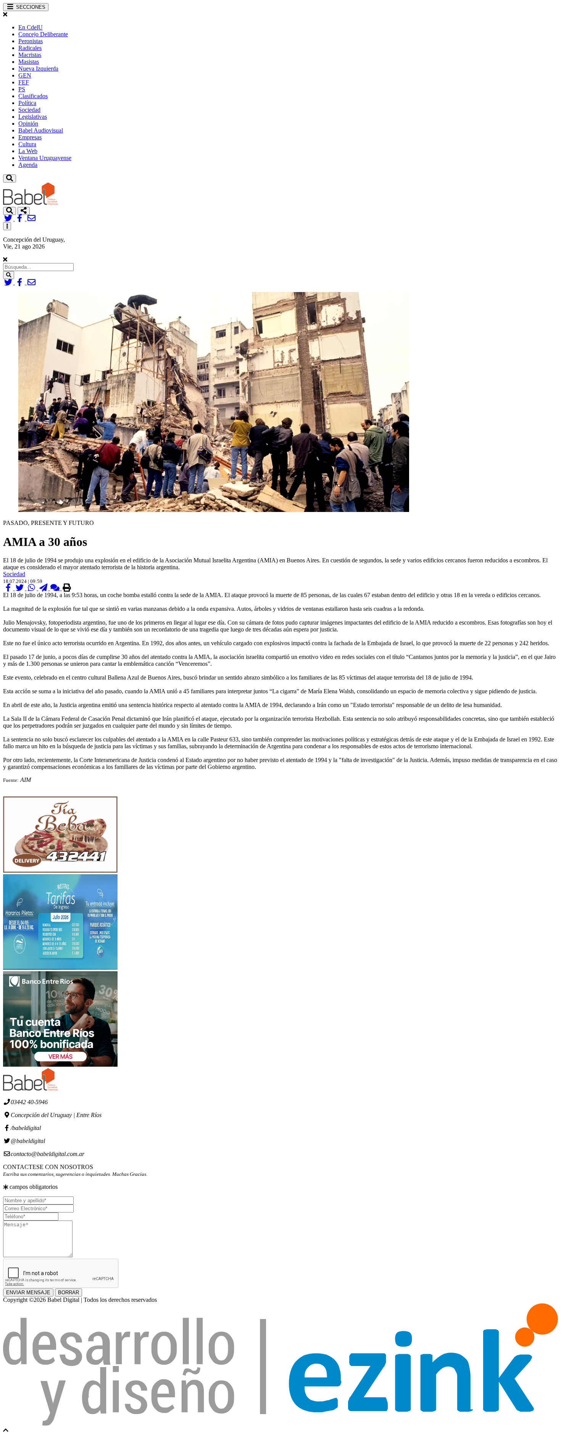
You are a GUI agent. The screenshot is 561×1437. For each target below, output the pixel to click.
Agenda (27, 164)
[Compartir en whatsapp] (32, 588)
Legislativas (32, 116)
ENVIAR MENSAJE (28, 1292)
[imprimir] (66, 588)
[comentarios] (56, 588)
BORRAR (68, 1292)
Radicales (30, 48)
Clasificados (33, 96)
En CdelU (30, 27)
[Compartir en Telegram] (44, 588)
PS (21, 89)
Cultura (27, 144)
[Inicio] (30, 203)
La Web (27, 151)
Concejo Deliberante (43, 34)
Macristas (29, 55)
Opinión (28, 123)
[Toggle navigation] (9, 178)
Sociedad (29, 110)
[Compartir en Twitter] (21, 588)
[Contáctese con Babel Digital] (31, 218)
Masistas (28, 61)
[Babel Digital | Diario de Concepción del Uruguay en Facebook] (21, 218)
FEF (23, 82)
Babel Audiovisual (40, 130)
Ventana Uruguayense (44, 158)
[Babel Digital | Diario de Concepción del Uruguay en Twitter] (9, 218)
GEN (24, 75)
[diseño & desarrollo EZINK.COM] (280, 1423)
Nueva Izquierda (38, 68)
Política (27, 103)
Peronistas (30, 41)
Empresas (30, 137)
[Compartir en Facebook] (9, 588)
